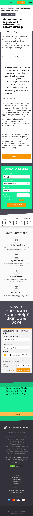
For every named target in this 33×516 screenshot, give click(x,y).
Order (21, 2)
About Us (16, 475)
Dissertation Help (16, 481)
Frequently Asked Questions (16, 490)
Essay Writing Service (16, 492)
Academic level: (8, 344)
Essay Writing (16, 483)
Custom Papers (16, 479)
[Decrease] (18, 195)
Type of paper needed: (10, 336)
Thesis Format (16, 488)
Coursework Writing (16, 477)
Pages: (5, 364)
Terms (16, 486)
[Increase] (28, 195)
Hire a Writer (16, 157)
